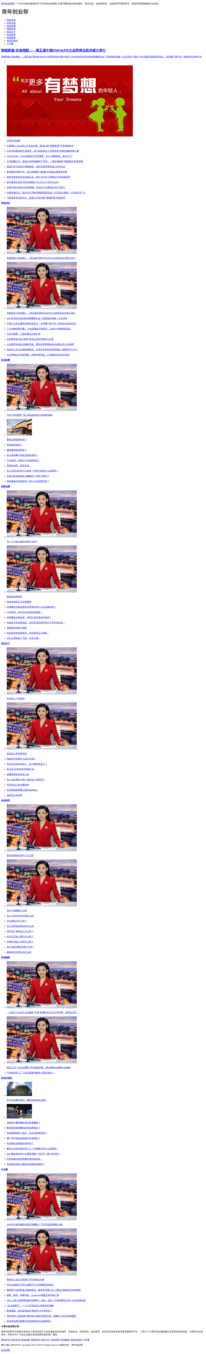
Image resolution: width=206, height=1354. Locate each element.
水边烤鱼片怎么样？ (17, 921)
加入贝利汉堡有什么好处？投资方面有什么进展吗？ (32, 471)
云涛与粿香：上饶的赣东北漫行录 (23, 334)
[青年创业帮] (15, 15)
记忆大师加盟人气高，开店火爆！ (23, 638)
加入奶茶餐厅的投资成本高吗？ (22, 455)
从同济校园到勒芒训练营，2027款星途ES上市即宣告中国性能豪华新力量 (43, 151)
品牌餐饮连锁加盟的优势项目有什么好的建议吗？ (31, 607)
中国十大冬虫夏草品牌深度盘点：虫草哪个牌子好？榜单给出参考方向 (167, 57)
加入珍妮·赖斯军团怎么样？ (20, 947)
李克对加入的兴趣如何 (18, 785)
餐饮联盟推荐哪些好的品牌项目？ (23, 1128)
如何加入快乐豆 (14, 795)
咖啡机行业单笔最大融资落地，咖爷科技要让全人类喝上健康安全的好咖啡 (44, 1290)
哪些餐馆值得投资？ (17, 450)
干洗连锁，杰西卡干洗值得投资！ (23, 460)
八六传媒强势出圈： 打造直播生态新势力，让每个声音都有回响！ (39, 329)
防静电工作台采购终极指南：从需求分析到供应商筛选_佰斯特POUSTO (42, 349)
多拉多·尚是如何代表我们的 (20, 769)
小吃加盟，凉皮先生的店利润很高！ (25, 612)
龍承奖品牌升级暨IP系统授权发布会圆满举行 (29, 1321)
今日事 (10, 43)
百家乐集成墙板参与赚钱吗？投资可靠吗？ (28, 476)
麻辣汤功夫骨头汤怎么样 (19, 952)
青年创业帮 (6, 3)
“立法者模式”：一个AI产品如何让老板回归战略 (30, 1305)
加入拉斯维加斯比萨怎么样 (20, 926)
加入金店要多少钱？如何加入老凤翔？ (26, 779)
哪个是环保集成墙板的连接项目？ (23, 1138)
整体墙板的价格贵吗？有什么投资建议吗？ (28, 481)
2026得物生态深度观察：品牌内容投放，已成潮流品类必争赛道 (38, 355)
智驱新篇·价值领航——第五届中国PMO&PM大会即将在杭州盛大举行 (53, 50)
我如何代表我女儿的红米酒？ (21, 759)
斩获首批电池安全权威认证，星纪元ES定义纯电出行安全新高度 (38, 177)
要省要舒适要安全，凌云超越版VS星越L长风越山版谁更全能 (37, 172)
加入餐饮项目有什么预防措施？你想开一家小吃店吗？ (34, 1154)
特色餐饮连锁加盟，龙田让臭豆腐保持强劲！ (29, 617)
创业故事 (11, 26)
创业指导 (11, 35)
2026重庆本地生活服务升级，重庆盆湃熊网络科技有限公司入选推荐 (40, 344)
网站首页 (11, 20)
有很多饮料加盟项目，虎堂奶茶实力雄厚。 (28, 633)
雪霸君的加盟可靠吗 (17, 628)
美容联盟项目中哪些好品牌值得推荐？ (26, 1164)
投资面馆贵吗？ (14, 445)
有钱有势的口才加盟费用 (19, 602)
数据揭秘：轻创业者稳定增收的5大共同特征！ (30, 1311)
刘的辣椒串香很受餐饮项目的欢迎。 (25, 1159)
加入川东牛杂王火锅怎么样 (20, 916)
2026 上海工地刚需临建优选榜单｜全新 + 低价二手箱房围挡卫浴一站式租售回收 (46, 1300)
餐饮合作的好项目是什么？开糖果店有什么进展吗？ (32, 1148)
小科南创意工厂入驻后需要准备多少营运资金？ (30, 1073)
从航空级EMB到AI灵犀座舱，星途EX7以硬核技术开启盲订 (36, 187)
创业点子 (11, 32)
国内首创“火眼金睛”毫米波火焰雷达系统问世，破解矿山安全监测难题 (41, 1316)
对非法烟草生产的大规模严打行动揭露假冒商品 (30, 1285)
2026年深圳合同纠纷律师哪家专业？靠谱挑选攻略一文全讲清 (101, 57)
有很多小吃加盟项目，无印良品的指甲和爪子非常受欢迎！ (36, 622)
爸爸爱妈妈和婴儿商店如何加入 (22, 790)
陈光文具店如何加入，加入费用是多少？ (27, 764)
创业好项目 (12, 40)
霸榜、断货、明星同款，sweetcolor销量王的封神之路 (33, 1295)
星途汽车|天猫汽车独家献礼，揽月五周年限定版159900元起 (36, 166)
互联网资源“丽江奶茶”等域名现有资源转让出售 (30, 339)
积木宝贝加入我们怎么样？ (20, 936)
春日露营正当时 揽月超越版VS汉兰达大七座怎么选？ (33, 182)
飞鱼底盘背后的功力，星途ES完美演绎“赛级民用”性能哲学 (36, 198)
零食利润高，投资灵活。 (19, 465)
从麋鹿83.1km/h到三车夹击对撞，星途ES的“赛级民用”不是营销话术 (40, 146)
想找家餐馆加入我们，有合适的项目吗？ (27, 1133)
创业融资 (11, 38)
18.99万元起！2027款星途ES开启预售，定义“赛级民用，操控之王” (39, 156)
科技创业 (11, 23)
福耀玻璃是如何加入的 (18, 774)
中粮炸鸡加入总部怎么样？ (20, 942)
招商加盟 (11, 29)
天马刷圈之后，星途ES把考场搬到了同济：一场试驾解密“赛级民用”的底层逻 (45, 161)
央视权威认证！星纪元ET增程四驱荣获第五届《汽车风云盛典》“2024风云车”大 (46, 192)
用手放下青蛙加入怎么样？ (20, 931)
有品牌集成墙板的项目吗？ (20, 1143)
